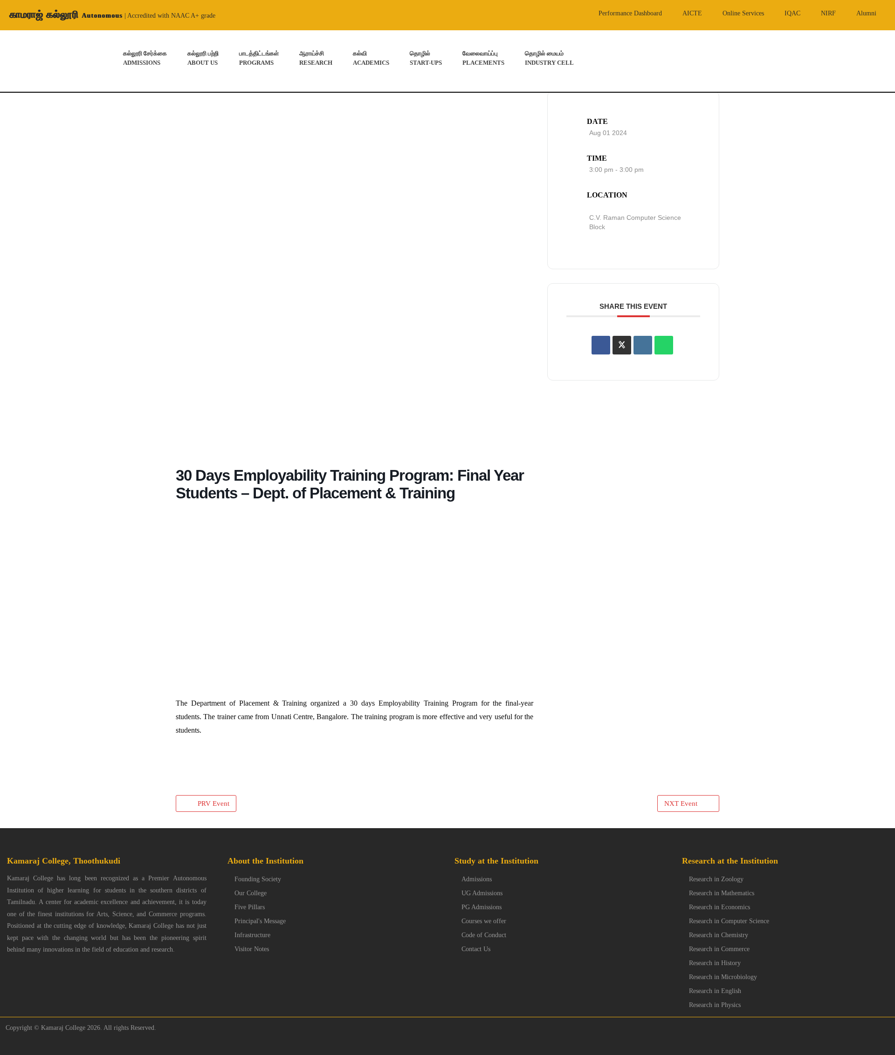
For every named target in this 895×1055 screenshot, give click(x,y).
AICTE (692, 13)
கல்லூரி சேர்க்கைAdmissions (145, 58)
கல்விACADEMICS (371, 58)
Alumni (866, 13)
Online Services (743, 13)
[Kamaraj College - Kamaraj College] (28, 61)
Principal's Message (260, 921)
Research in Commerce (719, 949)
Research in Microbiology (723, 976)
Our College (250, 893)
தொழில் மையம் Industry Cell (549, 58)
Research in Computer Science (729, 921)
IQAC (792, 13)
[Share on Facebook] (601, 344)
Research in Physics (715, 1004)
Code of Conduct (483, 935)
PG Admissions (481, 907)
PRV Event (213, 803)
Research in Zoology (716, 879)
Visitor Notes (251, 949)
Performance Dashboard (630, 13)
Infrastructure (252, 935)
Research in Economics (719, 907)
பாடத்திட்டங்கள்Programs (259, 58)
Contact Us (475, 949)
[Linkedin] (642, 344)
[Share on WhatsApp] (663, 344)
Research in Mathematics (721, 893)
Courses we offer (483, 921)
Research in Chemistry (718, 935)
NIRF (828, 13)
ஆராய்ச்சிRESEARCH (315, 58)
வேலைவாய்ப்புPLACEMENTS (483, 58)
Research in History (715, 963)
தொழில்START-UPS (426, 58)
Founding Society (257, 879)
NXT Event (680, 803)
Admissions (476, 879)
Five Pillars (249, 907)
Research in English (715, 990)
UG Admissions (482, 893)
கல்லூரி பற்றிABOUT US (203, 58)
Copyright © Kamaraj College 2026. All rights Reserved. (78, 1027)
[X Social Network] (622, 344)
